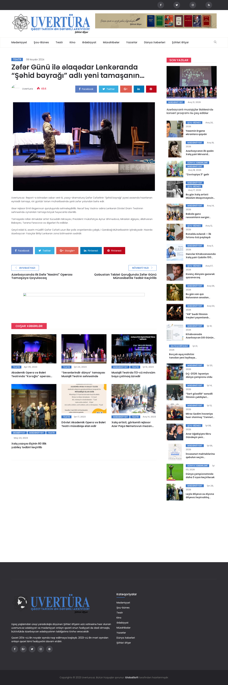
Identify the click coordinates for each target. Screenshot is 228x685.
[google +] (126, 89)
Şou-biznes (41, 42)
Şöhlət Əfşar (180, 42)
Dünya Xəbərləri (154, 42)
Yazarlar (131, 42)
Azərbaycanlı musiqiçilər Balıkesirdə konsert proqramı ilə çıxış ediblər (190, 111)
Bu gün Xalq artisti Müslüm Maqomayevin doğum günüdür (199, 198)
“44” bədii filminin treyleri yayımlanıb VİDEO (197, 318)
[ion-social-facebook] (160, 5)
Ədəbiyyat (89, 42)
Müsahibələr (111, 42)
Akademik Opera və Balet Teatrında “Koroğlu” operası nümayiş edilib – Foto (30, 376)
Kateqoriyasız (179, 346)
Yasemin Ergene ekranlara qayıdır (196, 132)
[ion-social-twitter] (176, 5)
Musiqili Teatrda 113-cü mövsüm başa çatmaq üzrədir (133, 374)
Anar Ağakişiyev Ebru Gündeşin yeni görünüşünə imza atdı (199, 437)
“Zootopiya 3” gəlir (197, 174)
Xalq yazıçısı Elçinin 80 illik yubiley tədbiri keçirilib (28, 445)
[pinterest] (151, 89)
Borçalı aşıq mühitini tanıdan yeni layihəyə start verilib (182, 358)
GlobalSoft (131, 677)
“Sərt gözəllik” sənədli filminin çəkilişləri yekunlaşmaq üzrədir (199, 397)
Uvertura (27, 88)
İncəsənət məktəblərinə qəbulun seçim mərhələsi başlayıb (200, 457)
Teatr (59, 42)
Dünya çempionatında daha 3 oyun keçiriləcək (200, 475)
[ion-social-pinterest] (49, 649)
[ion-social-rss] (208, 5)
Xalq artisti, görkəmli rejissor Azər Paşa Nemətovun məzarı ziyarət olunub (131, 426)
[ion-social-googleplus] (23, 649)
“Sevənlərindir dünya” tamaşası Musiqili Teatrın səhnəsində (83, 374)
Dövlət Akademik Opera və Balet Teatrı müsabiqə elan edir (83, 424)
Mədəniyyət (19, 42)
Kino (72, 42)
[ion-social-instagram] (192, 5)
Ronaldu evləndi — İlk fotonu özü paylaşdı (198, 235)
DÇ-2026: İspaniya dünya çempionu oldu (199, 375)
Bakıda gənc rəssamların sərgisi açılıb (197, 217)
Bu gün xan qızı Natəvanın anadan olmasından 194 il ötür (199, 297)
